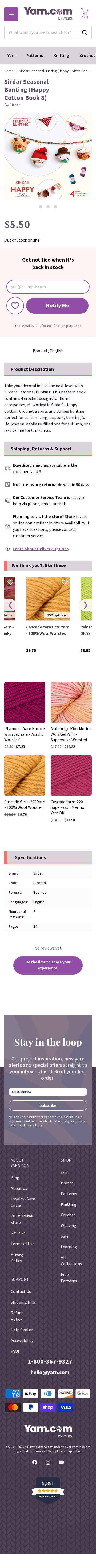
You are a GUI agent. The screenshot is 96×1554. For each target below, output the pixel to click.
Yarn (11, 56)
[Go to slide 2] (48, 206)
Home (9, 71)
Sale (65, 1236)
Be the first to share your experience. (48, 965)
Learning (69, 1247)
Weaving (68, 1226)
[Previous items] (10, 605)
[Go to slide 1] (40, 206)
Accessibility (22, 1341)
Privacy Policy (33, 1125)
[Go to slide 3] (55, 206)
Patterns (34, 56)
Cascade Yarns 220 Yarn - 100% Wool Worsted (47, 630)
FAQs (15, 1351)
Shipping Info (23, 1302)
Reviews (18, 1233)
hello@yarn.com (50, 1372)
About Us (19, 1188)
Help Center (22, 1330)
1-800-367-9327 (50, 1361)
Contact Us (21, 1292)
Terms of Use (22, 1244)
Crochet (68, 1215)
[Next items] (85, 605)
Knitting (61, 56)
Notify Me (57, 305)
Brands (67, 1183)
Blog (15, 1178)
